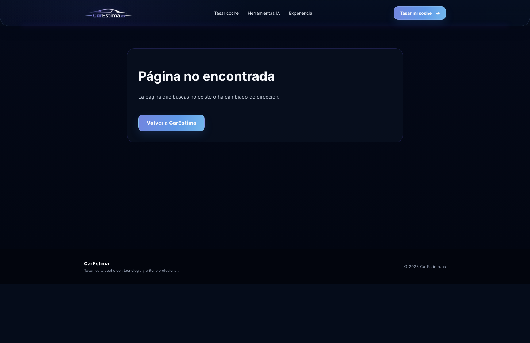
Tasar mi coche (420, 13)
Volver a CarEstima (171, 123)
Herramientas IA (264, 13)
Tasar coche (226, 13)
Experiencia (300, 13)
